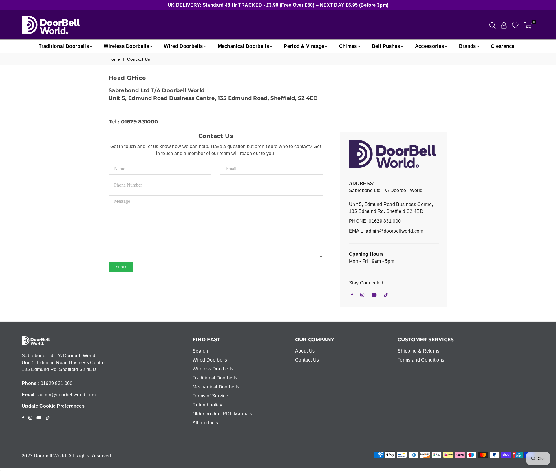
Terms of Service (210, 395)
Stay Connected (366, 282)
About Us (305, 350)
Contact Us (307, 359)
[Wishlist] (515, 25)
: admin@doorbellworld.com (65, 394)
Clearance (503, 46)
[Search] (492, 25)
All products (205, 422)
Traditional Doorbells (64, 46)
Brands (467, 46)
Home (114, 59)
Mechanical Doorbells (243, 46)
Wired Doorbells (183, 46)
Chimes (348, 46)
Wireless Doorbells (126, 46)
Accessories (429, 46)
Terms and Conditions (421, 359)
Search (200, 350)
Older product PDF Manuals (222, 413)
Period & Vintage (304, 46)
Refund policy (207, 404)
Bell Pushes (386, 46)
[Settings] (503, 25)
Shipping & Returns (419, 350)
